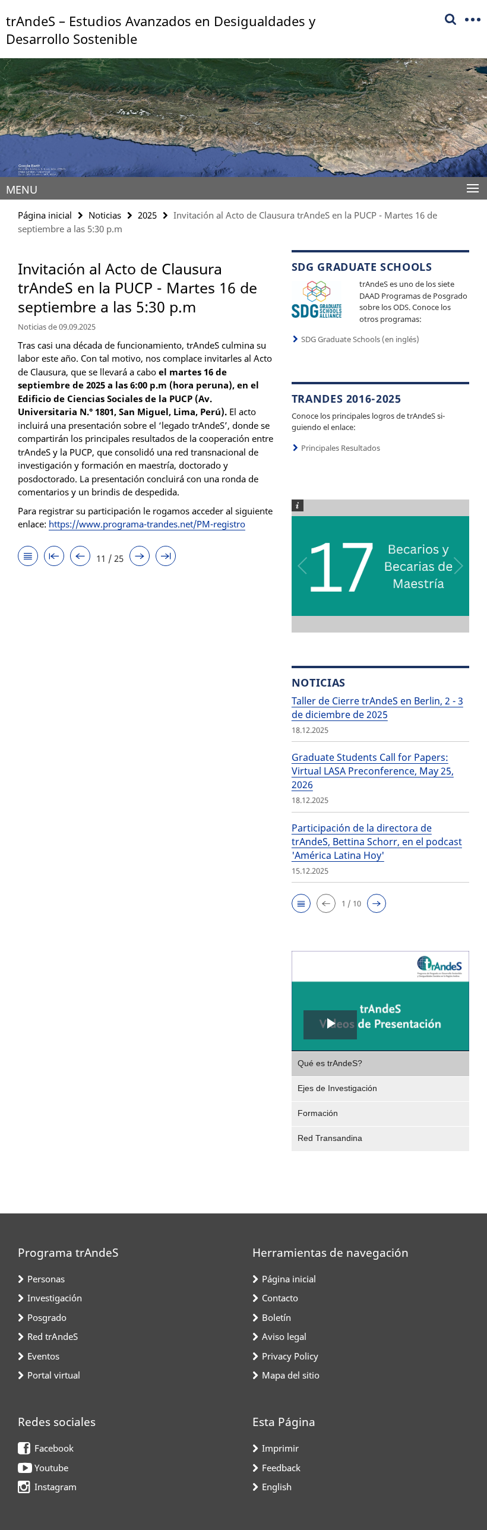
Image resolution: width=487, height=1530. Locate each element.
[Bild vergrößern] (316, 298)
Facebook (54, 1448)
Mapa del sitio (291, 1375)
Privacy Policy (290, 1356)
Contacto (280, 1298)
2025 (147, 215)
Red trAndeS (52, 1336)
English (277, 1487)
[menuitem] (380, 1063)
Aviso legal (284, 1336)
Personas (46, 1279)
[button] (301, 903)
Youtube (51, 1468)
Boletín (276, 1317)
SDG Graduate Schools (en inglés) (360, 339)
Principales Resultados (340, 447)
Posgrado (47, 1317)
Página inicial (45, 215)
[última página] (166, 557)
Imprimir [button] (280, 1448)
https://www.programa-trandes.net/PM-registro (147, 524)
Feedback (281, 1468)
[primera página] (54, 557)
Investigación (54, 1298)
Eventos (43, 1356)
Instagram (55, 1487)
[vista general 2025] (28, 557)
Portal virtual (53, 1375)
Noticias (104, 215)
